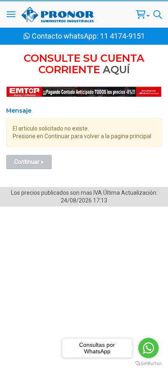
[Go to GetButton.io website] (148, 363)
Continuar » (29, 162)
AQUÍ (116, 69)
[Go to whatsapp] (148, 348)
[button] (143, 14)
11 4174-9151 (122, 36)
